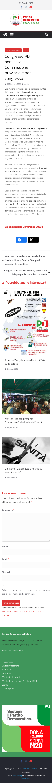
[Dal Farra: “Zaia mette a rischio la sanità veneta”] (26, 438)
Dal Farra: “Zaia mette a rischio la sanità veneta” (23, 470)
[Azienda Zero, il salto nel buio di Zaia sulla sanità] (26, 290)
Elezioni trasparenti (10, 665)
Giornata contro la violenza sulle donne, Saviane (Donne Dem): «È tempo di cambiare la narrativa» (25, 260)
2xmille (5, 684)
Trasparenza (7, 661)
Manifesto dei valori (11, 677)
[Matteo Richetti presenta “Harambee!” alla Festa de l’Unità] (26, 380)
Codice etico (7, 673)
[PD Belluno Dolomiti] (5, 34)
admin (26, 84)
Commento (8, 510)
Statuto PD (7, 669)
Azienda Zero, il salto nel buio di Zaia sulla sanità (25, 362)
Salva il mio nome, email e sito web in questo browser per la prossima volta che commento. (26, 592)
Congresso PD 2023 (13, 50)
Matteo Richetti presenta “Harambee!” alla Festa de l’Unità (23, 420)
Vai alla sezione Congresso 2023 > (24, 226)
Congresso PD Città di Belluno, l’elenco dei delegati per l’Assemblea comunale (25, 272)
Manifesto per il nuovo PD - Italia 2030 (19, 681)
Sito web (6, 572)
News (26, 50)
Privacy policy (8, 688)
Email (5, 559)
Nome (5, 546)
